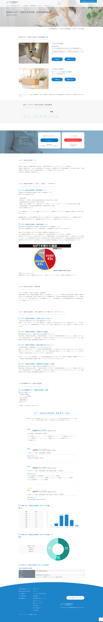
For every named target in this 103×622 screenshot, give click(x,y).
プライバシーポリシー (23, 614)
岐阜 (46, 116)
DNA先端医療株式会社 (53, 28)
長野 (41, 116)
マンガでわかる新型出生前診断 (39, 593)
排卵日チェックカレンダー (38, 603)
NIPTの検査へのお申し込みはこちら (88, 1)
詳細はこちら (70, 59)
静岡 (52, 116)
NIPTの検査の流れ (22, 596)
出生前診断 (25, 5)
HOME (7, 5)
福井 (36, 116)
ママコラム (35, 591)
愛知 (57, 116)
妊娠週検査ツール (36, 596)
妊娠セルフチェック (37, 600)
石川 (30, 116)
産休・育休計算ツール (37, 607)
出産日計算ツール (36, 605)
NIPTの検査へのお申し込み (75, 598)
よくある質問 (35, 610)
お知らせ (40, 5)
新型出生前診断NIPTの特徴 (24, 591)
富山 (25, 116)
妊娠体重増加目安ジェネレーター (39, 598)
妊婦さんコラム (36, 588)
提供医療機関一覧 (33, 5)
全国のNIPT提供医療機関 (66, 28)
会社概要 (30, 614)
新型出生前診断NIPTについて (25, 588)
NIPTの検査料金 (22, 593)
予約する (57, 59)
